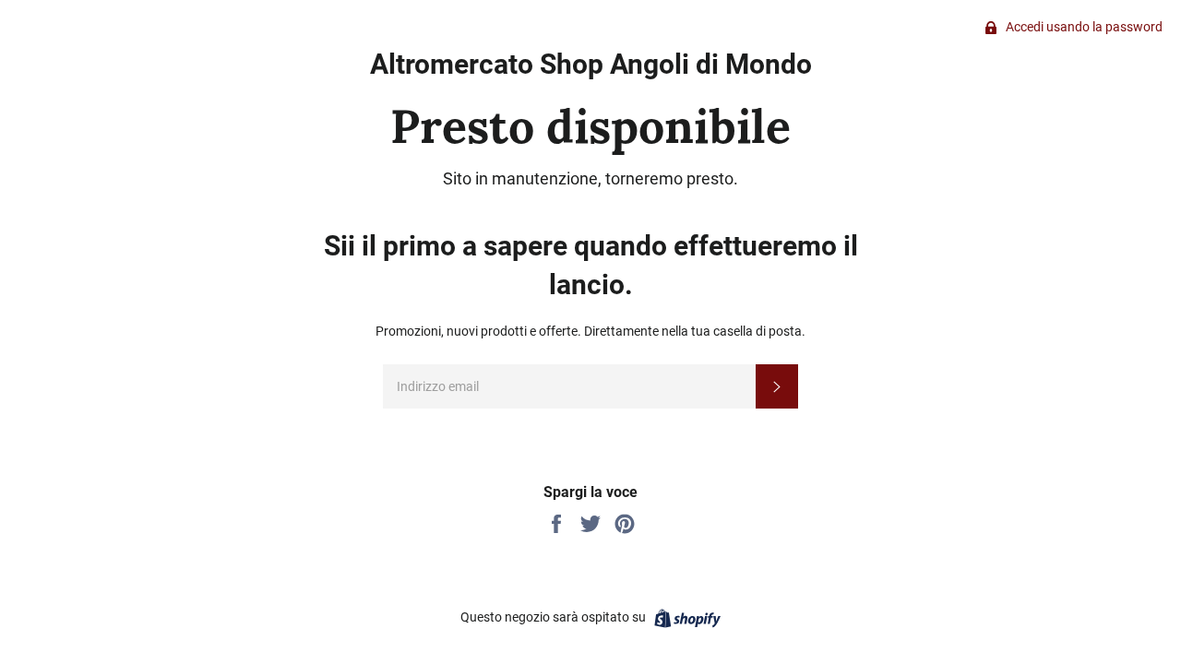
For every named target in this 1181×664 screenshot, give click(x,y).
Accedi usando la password (1083, 26)
